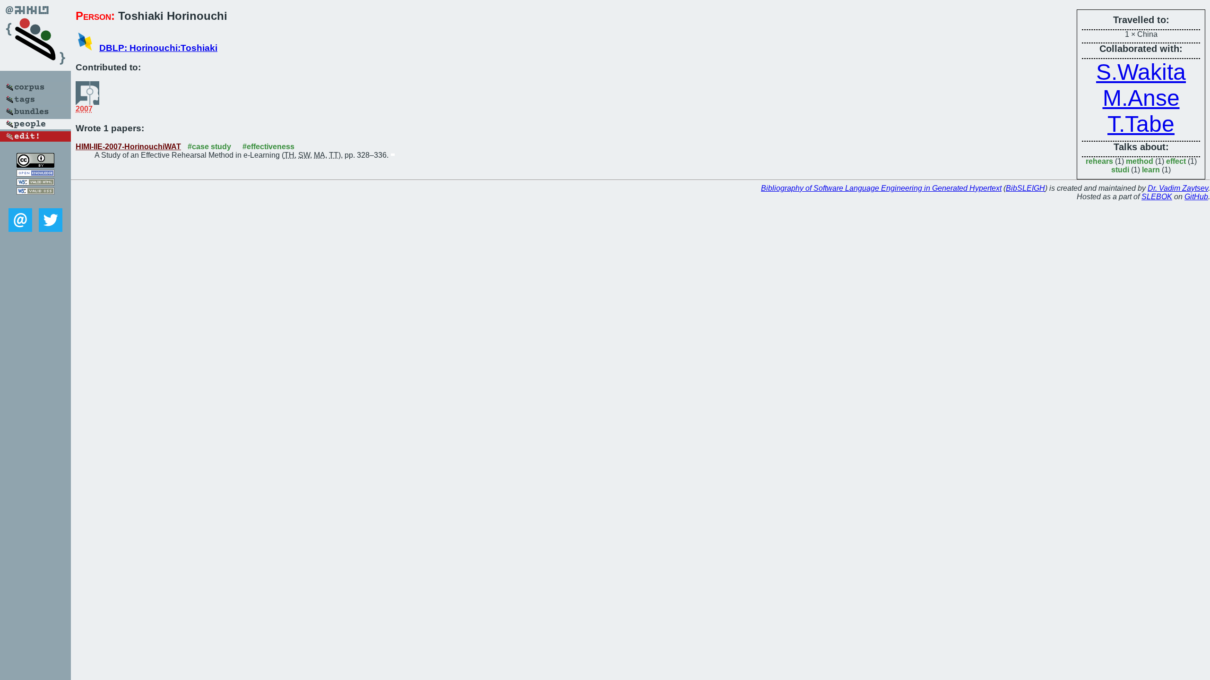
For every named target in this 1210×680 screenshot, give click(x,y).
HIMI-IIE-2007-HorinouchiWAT (128, 147)
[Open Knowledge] (35, 174)
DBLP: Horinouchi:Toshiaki (158, 48)
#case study (209, 147)
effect (1176, 161)
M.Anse (1141, 97)
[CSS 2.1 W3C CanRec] (35, 201)
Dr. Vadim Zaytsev (1178, 188)
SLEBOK (1156, 197)
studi (1120, 170)
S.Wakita (1141, 72)
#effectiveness (268, 147)
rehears (1099, 161)
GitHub (1196, 197)
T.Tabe (1141, 123)
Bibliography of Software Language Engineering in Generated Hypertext (881, 188)
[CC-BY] (35, 165)
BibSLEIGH (1025, 188)
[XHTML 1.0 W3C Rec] (35, 183)
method (1139, 161)
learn (1151, 170)
